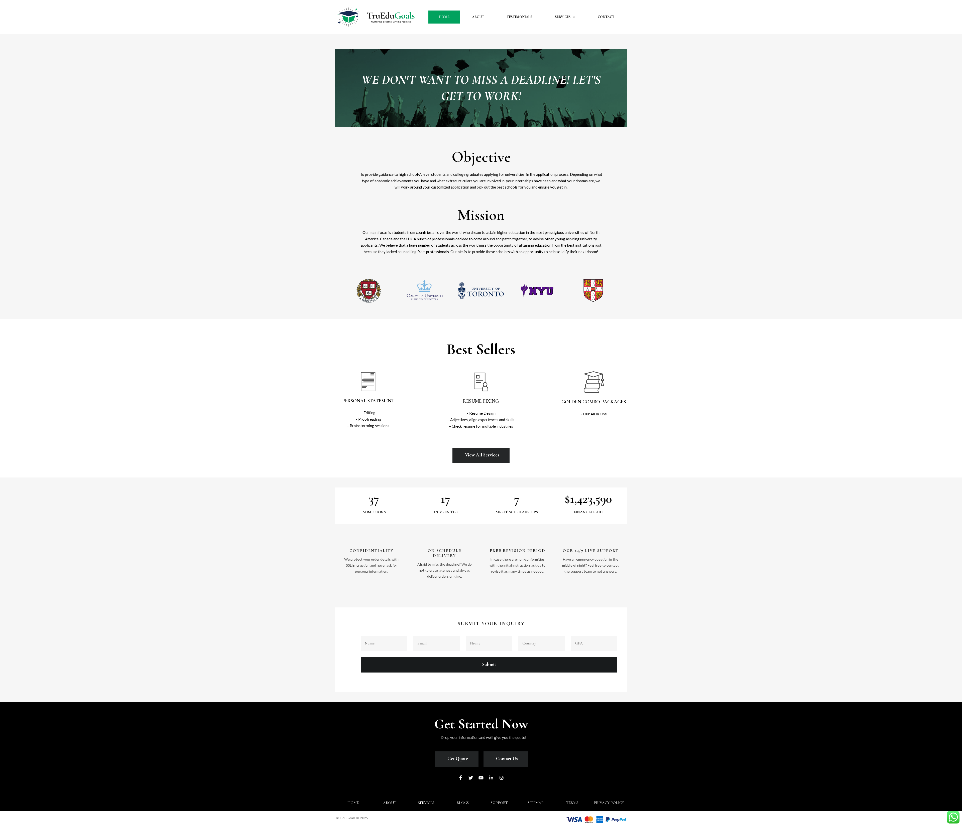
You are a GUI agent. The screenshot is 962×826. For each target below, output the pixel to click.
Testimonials (519, 17)
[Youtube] (481, 777)
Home (444, 17)
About (478, 17)
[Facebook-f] (460, 777)
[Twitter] (470, 777)
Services (562, 17)
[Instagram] (501, 777)
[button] (368, 400)
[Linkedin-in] (491, 777)
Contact (606, 17)
